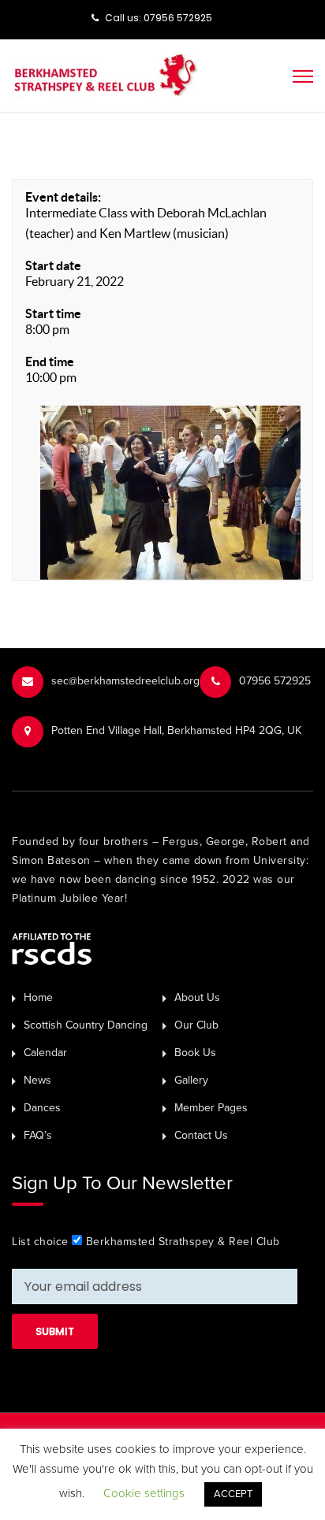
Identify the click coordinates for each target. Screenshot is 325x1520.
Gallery (191, 1080)
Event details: (63, 197)
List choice (40, 1241)
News (37, 1080)
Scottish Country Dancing (86, 1025)
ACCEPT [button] (233, 1494)
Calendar (45, 1052)
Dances (42, 1107)
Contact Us (201, 1135)
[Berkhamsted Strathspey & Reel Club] (105, 74)
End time (49, 361)
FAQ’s (38, 1135)
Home (38, 997)
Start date (53, 265)
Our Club (196, 1025)
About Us (197, 997)
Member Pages (211, 1107)
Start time (53, 313)
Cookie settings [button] (144, 1493)
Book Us (195, 1052)
